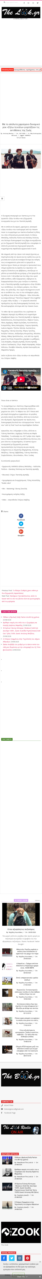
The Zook (4, 1245)
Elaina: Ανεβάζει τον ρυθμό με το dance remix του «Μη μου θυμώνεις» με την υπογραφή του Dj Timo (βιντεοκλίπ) (21, 647)
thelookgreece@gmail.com (14, 1109)
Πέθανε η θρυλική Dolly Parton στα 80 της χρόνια (21, 617)
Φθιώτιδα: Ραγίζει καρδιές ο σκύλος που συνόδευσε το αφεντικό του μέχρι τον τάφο (27, 952)
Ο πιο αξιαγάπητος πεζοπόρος (21, 929)
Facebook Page (10, 1113)
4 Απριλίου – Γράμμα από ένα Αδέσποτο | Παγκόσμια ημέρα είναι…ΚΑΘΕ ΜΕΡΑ (27, 966)
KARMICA (27, 135)
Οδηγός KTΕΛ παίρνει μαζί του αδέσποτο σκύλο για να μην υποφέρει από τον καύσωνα (27, 1049)
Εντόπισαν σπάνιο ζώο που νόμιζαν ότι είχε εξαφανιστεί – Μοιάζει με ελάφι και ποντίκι (27, 1006)
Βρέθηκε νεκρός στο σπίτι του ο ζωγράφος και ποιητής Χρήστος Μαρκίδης (27, 1172)
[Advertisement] (21, 43)
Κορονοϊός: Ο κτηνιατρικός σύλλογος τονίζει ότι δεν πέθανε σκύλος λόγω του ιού (27, 992)
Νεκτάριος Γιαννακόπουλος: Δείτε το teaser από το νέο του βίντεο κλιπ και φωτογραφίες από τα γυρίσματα (21, 598)
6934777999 (8, 1105)
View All (37, 900)
